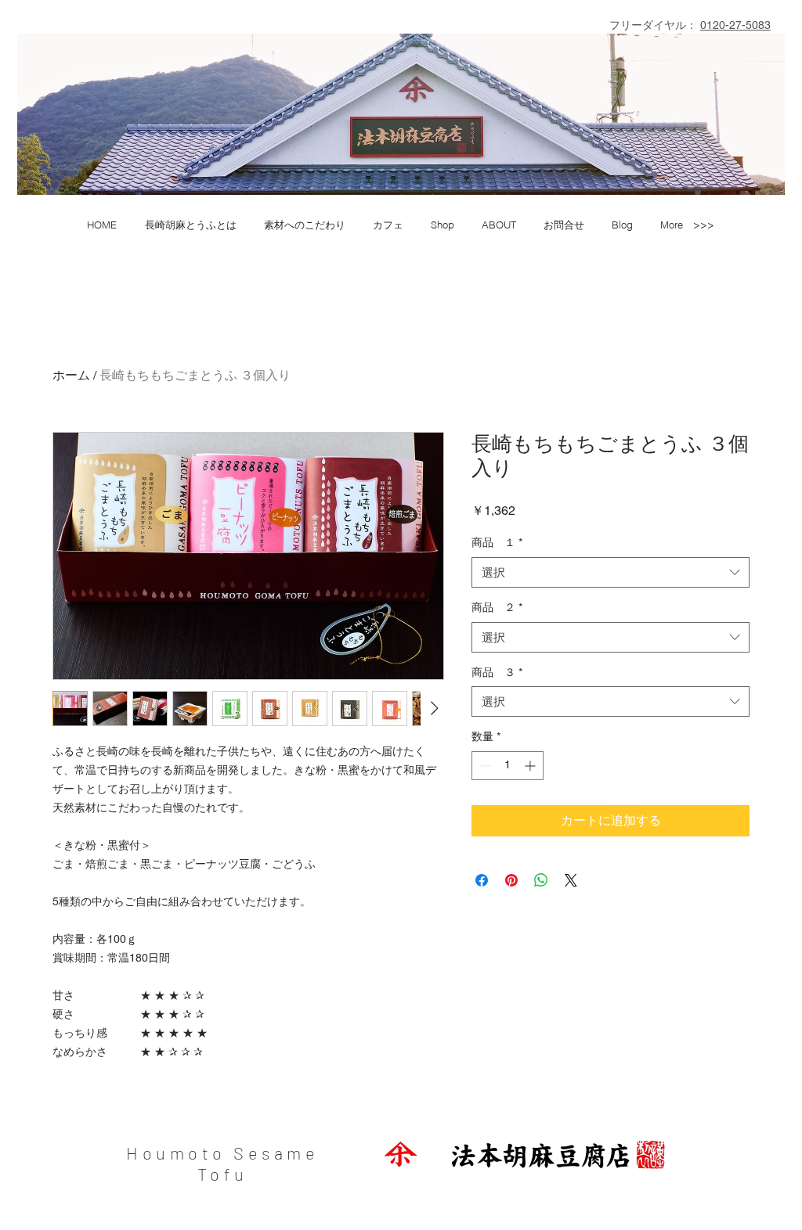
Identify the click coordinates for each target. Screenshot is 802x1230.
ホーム (71, 375)
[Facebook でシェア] (481, 880)
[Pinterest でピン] (511, 880)
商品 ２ (496, 607)
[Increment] (531, 765)
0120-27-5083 (735, 25)
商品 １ (496, 542)
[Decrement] (483, 765)
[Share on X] (571, 880)
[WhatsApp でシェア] (541, 880)
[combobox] (610, 572)
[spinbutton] (507, 765)
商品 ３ (496, 672)
